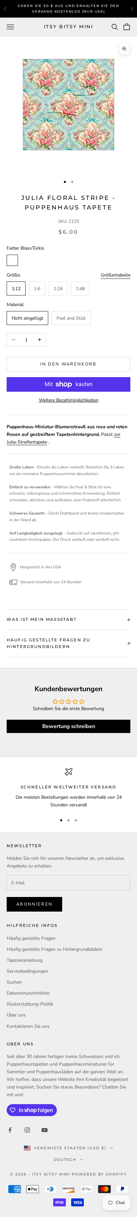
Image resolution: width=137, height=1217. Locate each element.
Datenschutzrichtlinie (28, 993)
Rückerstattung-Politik (30, 1004)
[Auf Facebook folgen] (10, 1130)
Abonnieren (34, 904)
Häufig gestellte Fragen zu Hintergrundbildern (54, 949)
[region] (68, 788)
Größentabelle (115, 275)
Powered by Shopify (99, 1174)
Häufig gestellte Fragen (31, 938)
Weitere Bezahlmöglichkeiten (68, 400)
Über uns (16, 1015)
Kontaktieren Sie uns (28, 1026)
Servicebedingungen (27, 971)
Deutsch (65, 1159)
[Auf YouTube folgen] (44, 1130)
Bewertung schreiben (68, 726)
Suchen (14, 982)
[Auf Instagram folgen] (27, 1130)
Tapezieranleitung (25, 960)
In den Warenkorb (68, 364)
